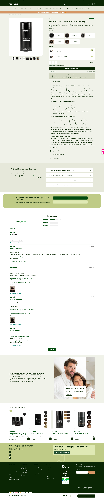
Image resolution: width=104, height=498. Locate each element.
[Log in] (90, 4)
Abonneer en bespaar (12, 476)
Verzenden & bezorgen (12, 473)
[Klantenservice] (92, 4)
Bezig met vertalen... (16, 242)
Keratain (50, 18)
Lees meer (69, 394)
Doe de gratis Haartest (62, 452)
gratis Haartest (34, 176)
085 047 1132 (14, 452)
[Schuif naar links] (40, 36)
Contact (70, 202)
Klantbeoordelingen (38, 469)
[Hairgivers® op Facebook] (84, 488)
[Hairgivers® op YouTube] (91, 488)
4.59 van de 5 (25, 221)
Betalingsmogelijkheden (13, 479)
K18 (47, 476)
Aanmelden (91, 472)
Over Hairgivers (37, 467)
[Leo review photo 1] (12, 289)
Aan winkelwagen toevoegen (72, 68)
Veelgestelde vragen (13, 471)
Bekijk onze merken (50, 478)
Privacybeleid (24, 470)
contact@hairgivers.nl (16, 457)
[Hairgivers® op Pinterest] (86, 488)
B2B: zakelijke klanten (37, 473)
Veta (47, 473)
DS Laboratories (50, 469)
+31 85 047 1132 (15, 454)
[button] (89, 4)
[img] (13, 232)
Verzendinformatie (91, 71)
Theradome (49, 471)
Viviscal (48, 474)
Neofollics (48, 467)
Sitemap (36, 476)
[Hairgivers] (15, 4)
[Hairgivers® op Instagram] (89, 488)
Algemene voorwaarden (24, 467)
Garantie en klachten (24, 474)
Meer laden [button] (52, 349)
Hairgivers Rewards (38, 471)
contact (13, 178)
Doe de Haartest (70, 198)
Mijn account (12, 469)
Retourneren (24, 472)
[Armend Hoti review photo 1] (12, 320)
